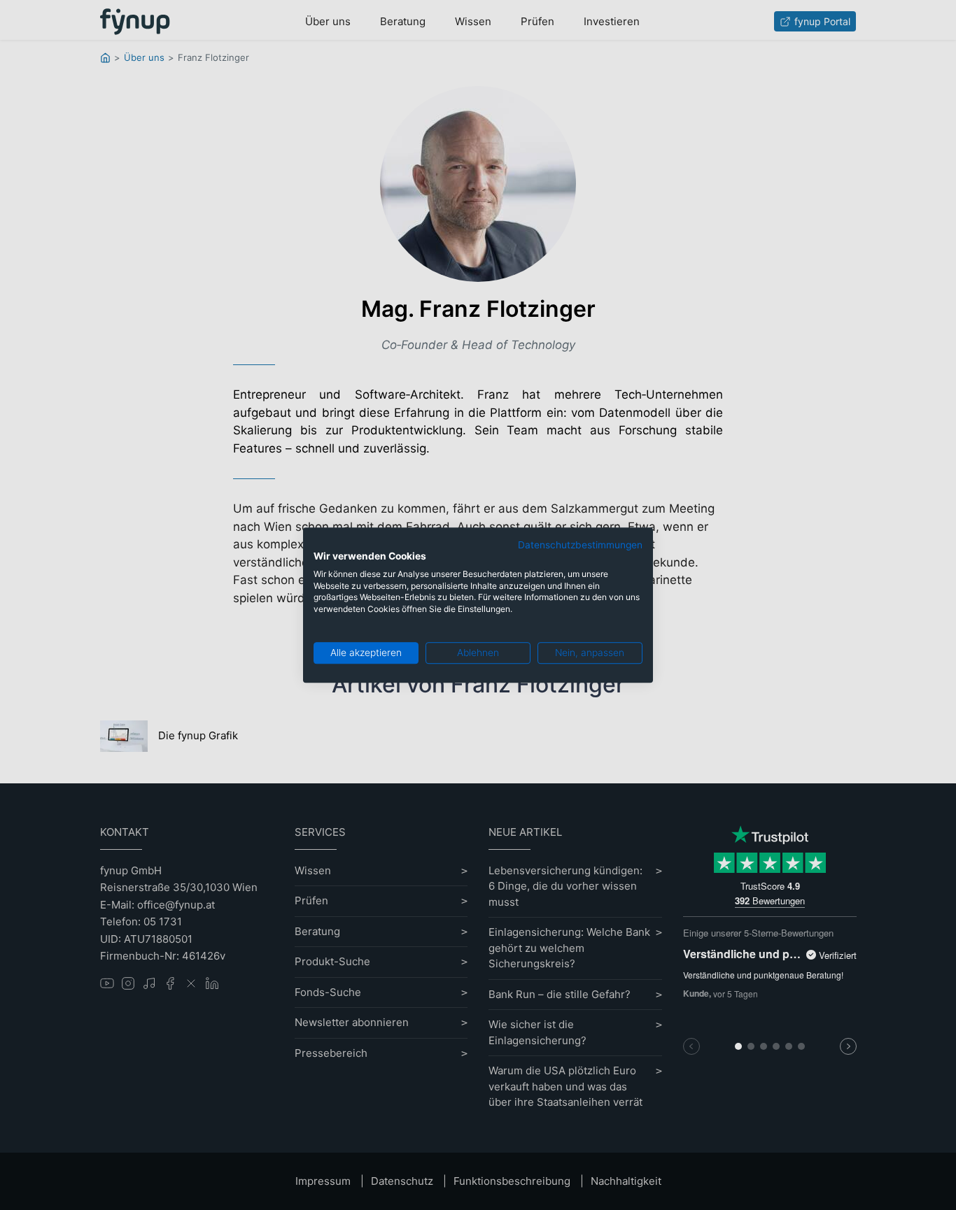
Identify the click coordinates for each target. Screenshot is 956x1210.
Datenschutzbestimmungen (580, 544)
